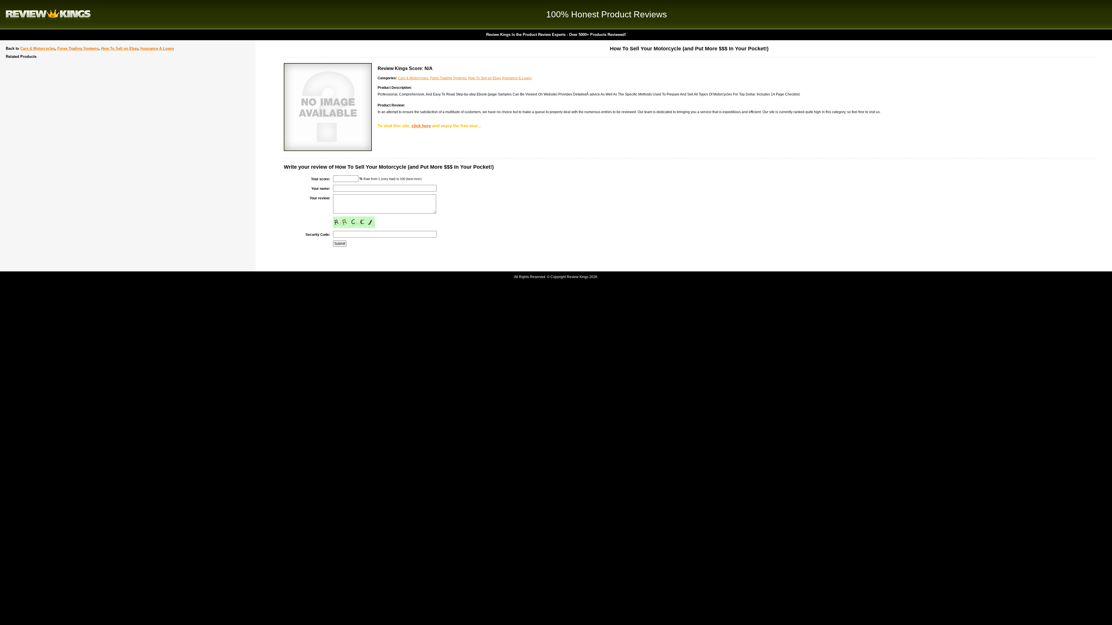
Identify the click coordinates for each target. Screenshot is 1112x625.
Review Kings (48, 14)
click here (421, 125)
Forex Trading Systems (78, 48)
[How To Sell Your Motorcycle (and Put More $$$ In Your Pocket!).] (328, 150)
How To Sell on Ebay (119, 48)
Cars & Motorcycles (37, 48)
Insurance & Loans (157, 48)
